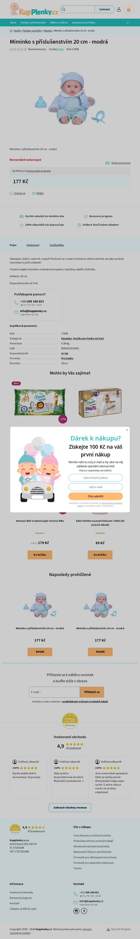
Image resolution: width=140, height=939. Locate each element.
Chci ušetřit (94, 496)
